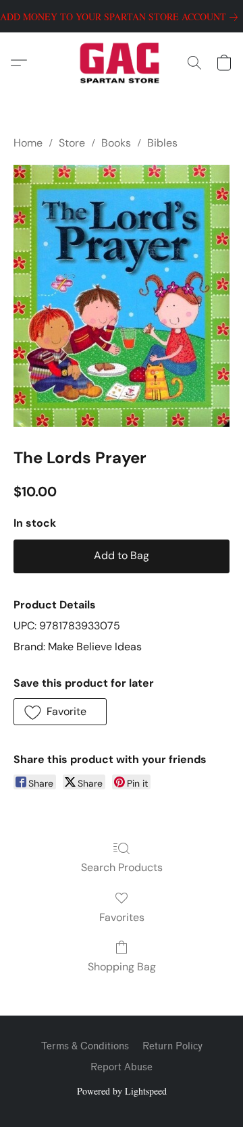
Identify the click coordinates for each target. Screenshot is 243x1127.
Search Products (122, 867)
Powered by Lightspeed (122, 1090)
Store (72, 143)
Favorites (121, 917)
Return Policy (172, 1046)
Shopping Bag (122, 967)
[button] (122, 62)
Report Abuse (121, 1067)
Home (28, 143)
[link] (121, 17)
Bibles (162, 143)
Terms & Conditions (85, 1046)
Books (116, 143)
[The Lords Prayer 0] (122, 296)
